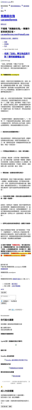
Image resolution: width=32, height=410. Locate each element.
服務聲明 (19, 383)
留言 (18, 279)
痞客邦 (15, 279)
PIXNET (8, 381)
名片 (5, 46)
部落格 (6, 44)
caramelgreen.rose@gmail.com (15, 34)
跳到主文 (3, 24)
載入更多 (3, 292)
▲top (2, 289)
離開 (10, 406)
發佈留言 (3, 303)
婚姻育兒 (15, 38)
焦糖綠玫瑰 (4, 269)
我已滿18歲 (4, 406)
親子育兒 (14, 284)
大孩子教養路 (16, 286)
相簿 (5, 42)
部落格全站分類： (6, 38)
